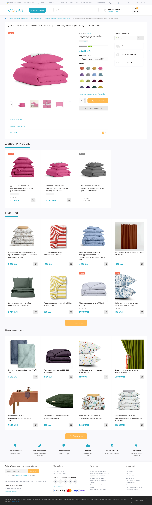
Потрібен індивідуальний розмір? (92, 94)
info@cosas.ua (58, 486)
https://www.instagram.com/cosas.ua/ (60, 481)
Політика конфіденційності (21, 475)
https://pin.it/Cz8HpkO (70, 481)
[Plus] (85, 99)
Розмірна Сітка (29, 3)
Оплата (51, 3)
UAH (128, 3)
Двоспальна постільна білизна (32, 18)
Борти (92, 487)
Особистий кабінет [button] (141, 3)
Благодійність (130, 482)
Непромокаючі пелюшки (98, 489)
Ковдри (92, 482)
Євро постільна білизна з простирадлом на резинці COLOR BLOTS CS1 (128, 418)
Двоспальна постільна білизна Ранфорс (57, 18)
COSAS (88, 33)
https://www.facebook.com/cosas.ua (55, 481)
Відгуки (112, 3)
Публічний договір (132, 489)
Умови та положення (132, 485)
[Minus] (85, 102)
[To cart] (33, 200)
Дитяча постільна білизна (98, 471)
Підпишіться (33, 471)
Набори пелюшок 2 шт (97, 485)
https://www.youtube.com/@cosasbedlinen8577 (75, 481)
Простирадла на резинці (98, 480)
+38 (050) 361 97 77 (115, 9)
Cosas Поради (100, 3)
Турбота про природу (133, 480)
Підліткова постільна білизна (99, 473)
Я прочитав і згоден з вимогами (21, 476)
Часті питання (86, 3)
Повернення (62, 3)
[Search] (55, 10)
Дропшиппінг (130, 478)
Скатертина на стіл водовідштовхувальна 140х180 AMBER (20, 418)
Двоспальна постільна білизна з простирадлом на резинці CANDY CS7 (92, 188)
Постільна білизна (14, 18)
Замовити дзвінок (114, 11)
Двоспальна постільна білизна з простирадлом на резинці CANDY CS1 (21, 188)
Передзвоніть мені (11, 491)
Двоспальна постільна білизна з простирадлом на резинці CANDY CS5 (57, 188)
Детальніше (15, 501)
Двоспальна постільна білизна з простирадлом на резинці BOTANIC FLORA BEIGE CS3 (22, 254)
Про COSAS (129, 471)
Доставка (42, 3)
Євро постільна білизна (97, 476)
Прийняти (139, 500)
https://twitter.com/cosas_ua (65, 481)
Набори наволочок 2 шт (97, 478)
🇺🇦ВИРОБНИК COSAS (14, 3)
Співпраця (74, 3)
